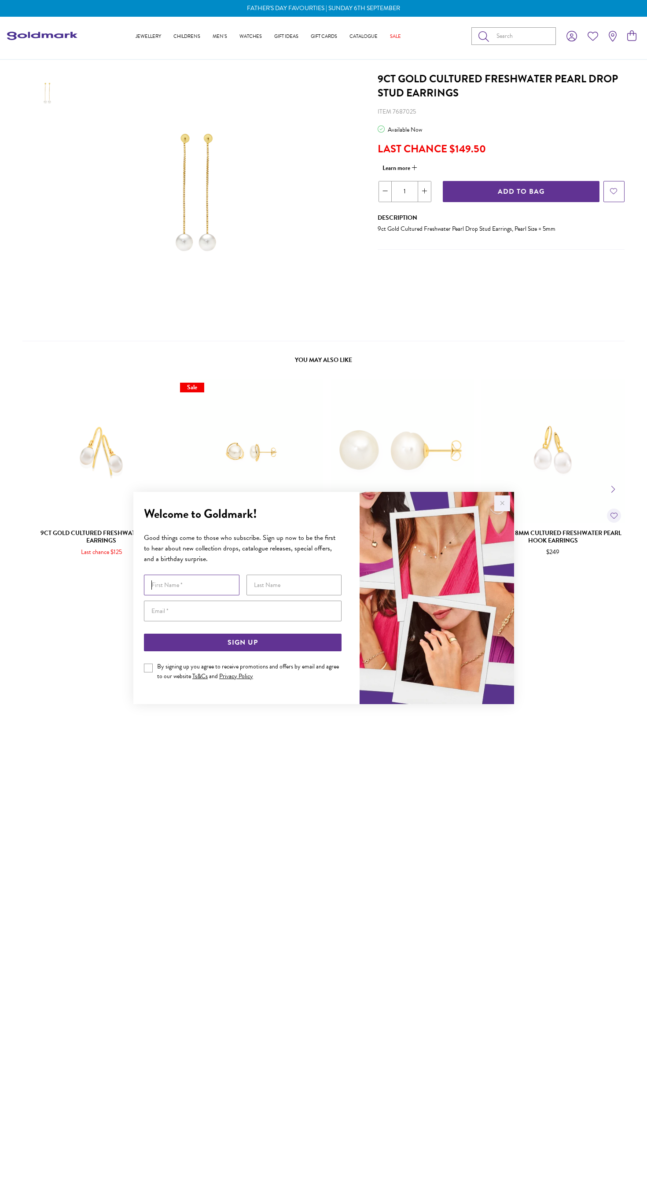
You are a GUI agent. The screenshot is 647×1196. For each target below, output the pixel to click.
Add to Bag (521, 191)
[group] (323, 8)
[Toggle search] (485, 36)
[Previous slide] (33, 488)
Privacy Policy (236, 676)
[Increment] (424, 191)
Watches (250, 36)
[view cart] (631, 36)
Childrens (186, 36)
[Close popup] (502, 503)
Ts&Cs (200, 676)
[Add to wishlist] (614, 191)
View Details (64, 580)
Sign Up (243, 642)
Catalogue (363, 36)
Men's (220, 36)
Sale (395, 36)
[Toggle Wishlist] (614, 516)
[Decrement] (385, 191)
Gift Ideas (286, 36)
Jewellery (148, 36)
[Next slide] (614, 488)
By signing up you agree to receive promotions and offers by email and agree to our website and (248, 671)
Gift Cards (324, 36)
